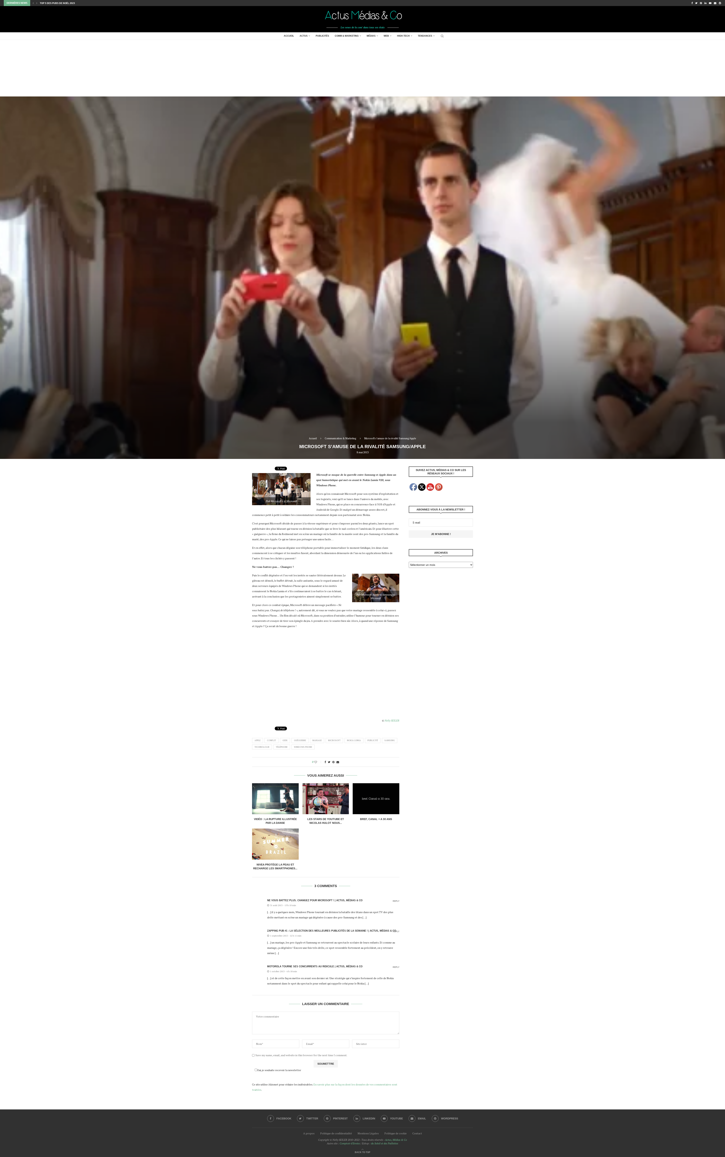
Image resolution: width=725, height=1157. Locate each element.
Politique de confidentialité (336, 1133)
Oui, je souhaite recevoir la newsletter (279, 1070)
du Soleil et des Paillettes (384, 1143)
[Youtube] (710, 3)
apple (258, 740)
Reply (396, 901)
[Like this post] (318, 762)
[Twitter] (696, 3)
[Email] (715, 3)
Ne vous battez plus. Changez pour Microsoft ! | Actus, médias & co (314, 900)
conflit (271, 740)
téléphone (282, 747)
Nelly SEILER (392, 720)
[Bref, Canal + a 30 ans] (376, 798)
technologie (262, 747)
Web (386, 36)
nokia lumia (354, 740)
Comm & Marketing (347, 36)
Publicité (372, 740)
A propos (309, 1133)
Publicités (322, 36)
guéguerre (300, 740)
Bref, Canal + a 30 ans (376, 819)
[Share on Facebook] (325, 762)
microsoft (334, 740)
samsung (389, 740)
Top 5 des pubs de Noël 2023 (57, 3)
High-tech (403, 36)
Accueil (289, 36)
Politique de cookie (395, 1133)
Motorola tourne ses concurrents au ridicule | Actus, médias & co (314, 966)
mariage (317, 740)
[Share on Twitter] (329, 762)
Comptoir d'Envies (350, 1143)
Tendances (425, 36)
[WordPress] (720, 3)
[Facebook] (692, 3)
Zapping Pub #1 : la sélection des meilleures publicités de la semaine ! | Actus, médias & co (331, 930)
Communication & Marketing (340, 438)
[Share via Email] (337, 762)
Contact (417, 1133)
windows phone (303, 747)
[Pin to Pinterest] (333, 762)
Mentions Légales (368, 1133)
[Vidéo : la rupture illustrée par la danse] (275, 798)
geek (285, 740)
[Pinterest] (701, 3)
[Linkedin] (705, 3)
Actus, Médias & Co (396, 1140)
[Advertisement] (362, 68)
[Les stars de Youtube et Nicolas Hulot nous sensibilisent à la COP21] (325, 798)
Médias (371, 36)
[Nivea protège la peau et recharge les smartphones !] (275, 844)
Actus (304, 36)
